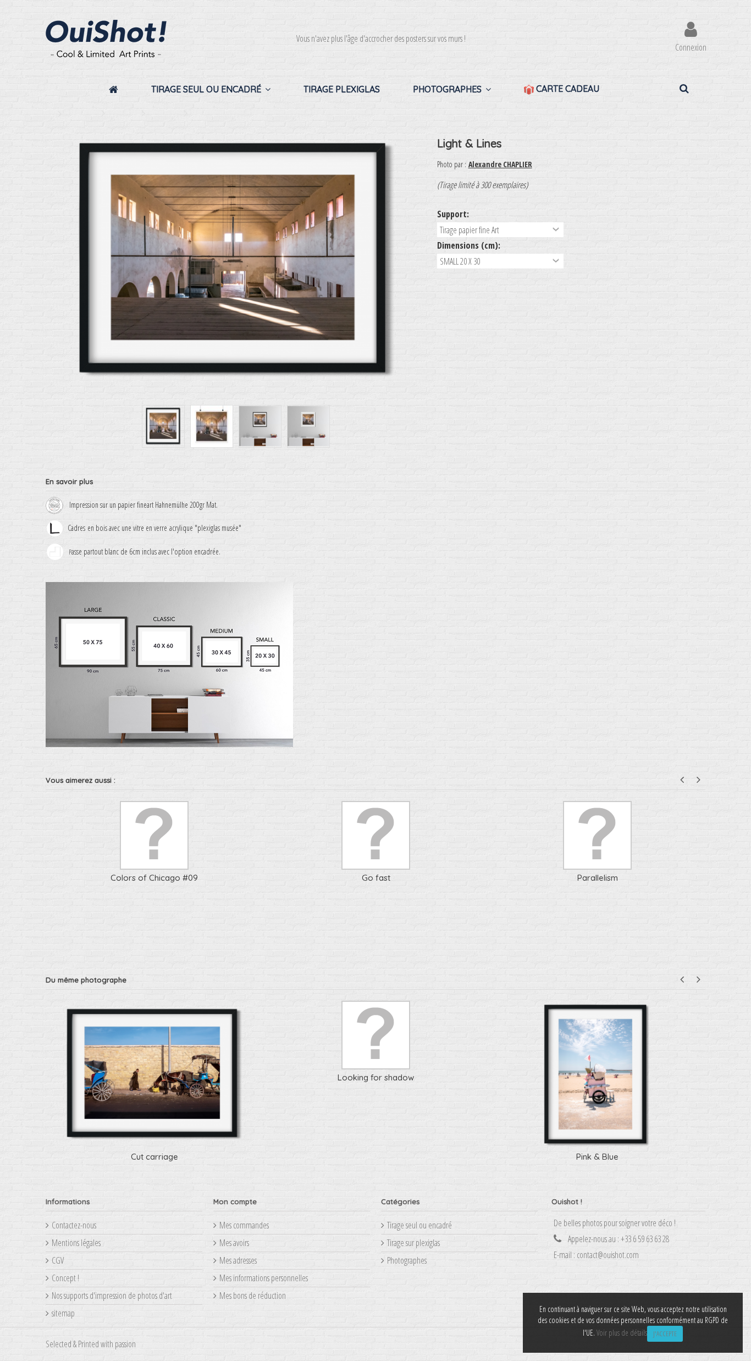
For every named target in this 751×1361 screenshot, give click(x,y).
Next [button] (698, 780)
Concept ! (65, 1277)
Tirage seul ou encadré (419, 1225)
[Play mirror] (376, 1035)
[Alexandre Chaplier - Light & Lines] (163, 426)
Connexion (690, 46)
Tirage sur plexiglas (413, 1242)
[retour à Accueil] (49, 114)
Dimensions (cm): (469, 245)
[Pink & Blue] (154, 1075)
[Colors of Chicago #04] (597, 835)
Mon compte (235, 1201)
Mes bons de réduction (252, 1295)
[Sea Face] (597, 1035)
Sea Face (597, 1077)
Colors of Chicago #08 (376, 877)
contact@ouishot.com (608, 1255)
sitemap (63, 1313)
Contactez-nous (74, 1225)
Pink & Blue (154, 1156)
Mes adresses (238, 1260)
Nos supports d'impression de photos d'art (112, 1295)
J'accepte (665, 1333)
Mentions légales (76, 1242)
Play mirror (376, 1077)
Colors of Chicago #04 (597, 877)
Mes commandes (244, 1225)
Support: (454, 213)
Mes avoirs (234, 1242)
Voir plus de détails (622, 1332)
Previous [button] (682, 780)
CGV (58, 1260)
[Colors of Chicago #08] (376, 835)
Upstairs (154, 877)
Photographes (407, 1260)
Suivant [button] (420, 261)
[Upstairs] (154, 835)
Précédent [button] (51, 261)
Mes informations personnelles (263, 1277)
